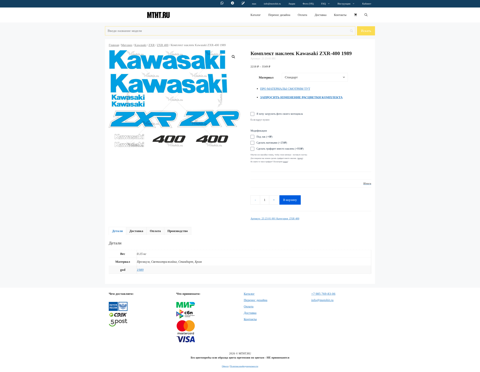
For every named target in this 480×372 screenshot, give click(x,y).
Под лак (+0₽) (264, 136)
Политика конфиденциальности (244, 366)
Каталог (255, 14)
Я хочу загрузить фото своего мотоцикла (279, 113)
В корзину (290, 200)
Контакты (340, 14)
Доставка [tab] (136, 231)
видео (285, 162)
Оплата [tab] (155, 231)
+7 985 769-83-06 (323, 294)
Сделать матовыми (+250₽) (271, 142)
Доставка (320, 14)
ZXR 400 (162, 45)
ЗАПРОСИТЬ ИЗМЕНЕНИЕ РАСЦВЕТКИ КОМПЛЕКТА (301, 97)
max (254, 3)
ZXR (151, 45)
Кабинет (366, 3)
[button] (366, 15)
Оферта (225, 366)
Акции (291, 3)
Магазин (126, 45)
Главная (114, 45)
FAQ (323, 3)
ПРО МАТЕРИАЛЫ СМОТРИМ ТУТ (285, 89)
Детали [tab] (117, 231)
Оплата (302, 14)
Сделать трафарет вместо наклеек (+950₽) (280, 148)
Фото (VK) (308, 3)
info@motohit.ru (272, 3)
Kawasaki (140, 45)
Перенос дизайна (279, 14)
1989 (140, 270)
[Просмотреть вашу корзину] (355, 15)
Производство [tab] (177, 231)
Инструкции (344, 3)
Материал (266, 77)
